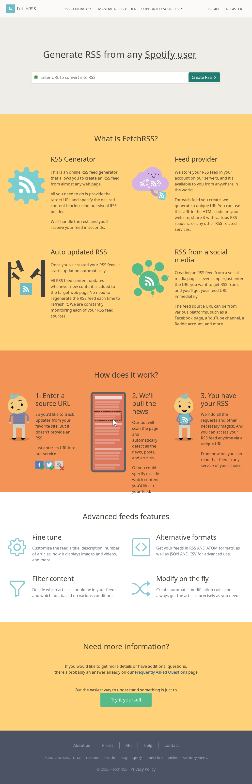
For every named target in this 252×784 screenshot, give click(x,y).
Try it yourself (126, 699)
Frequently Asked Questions (161, 672)
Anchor (173, 758)
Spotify (137, 758)
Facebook (92, 758)
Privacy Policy (143, 769)
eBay (124, 758)
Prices (107, 745)
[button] (162, 8)
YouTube (110, 758)
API (129, 745)
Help (148, 745)
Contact (171, 745)
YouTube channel (177, 54)
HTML (77, 758)
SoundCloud (155, 758)
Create (202, 77)
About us (81, 745)
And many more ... (195, 758)
